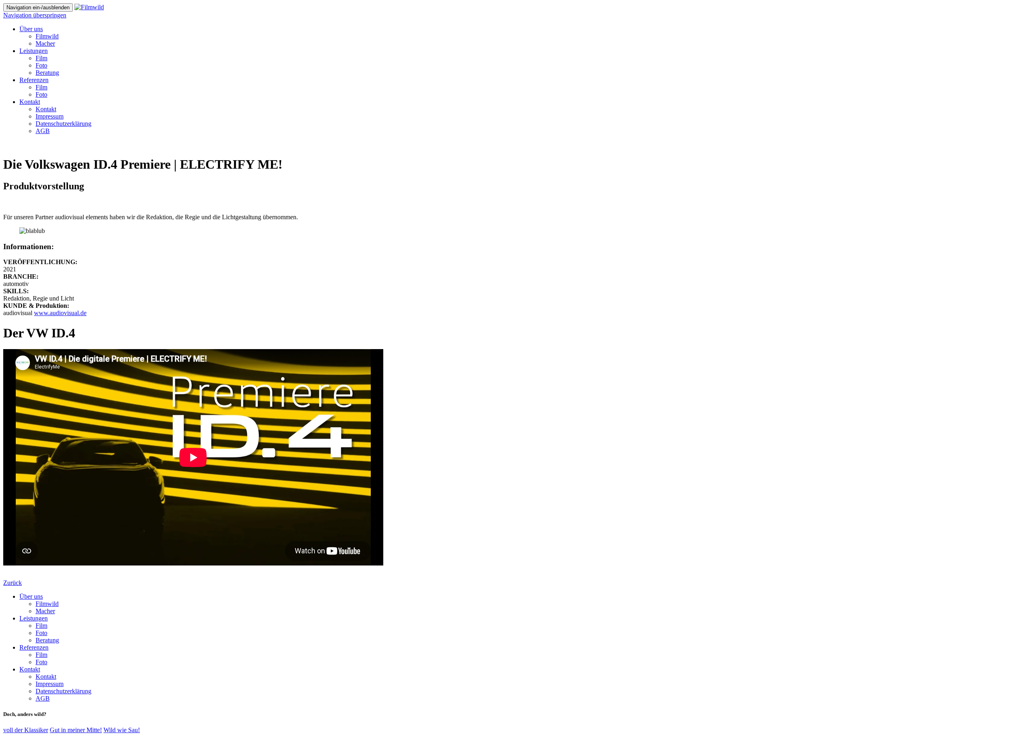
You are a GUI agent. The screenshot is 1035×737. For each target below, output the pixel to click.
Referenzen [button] (34, 79)
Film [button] (41, 58)
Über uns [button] (31, 28)
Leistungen (33, 618)
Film (41, 625)
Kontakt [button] (29, 101)
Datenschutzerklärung (63, 691)
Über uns (31, 596)
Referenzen (34, 647)
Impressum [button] (49, 116)
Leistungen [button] (33, 50)
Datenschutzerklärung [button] (63, 123)
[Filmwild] (89, 7)
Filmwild (47, 603)
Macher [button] (45, 43)
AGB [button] (43, 130)
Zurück (12, 582)
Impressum (49, 683)
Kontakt (29, 669)
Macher (45, 611)
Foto (41, 632)
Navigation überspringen (34, 15)
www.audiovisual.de (60, 312)
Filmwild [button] (47, 36)
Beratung (47, 640)
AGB (43, 698)
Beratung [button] (47, 72)
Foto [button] (41, 65)
